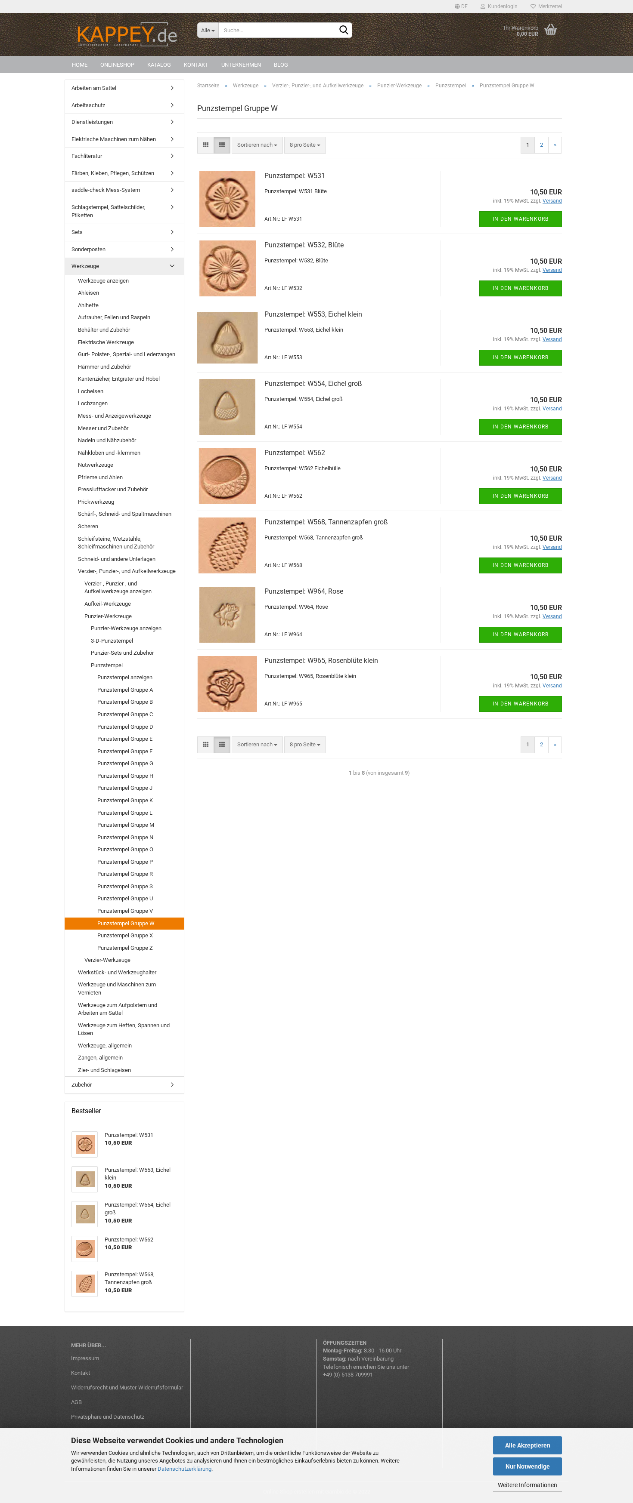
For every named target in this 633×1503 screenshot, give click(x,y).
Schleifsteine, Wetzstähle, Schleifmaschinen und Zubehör (116, 543)
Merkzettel (549, 6)
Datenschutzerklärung (184, 1469)
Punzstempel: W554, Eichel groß (313, 383)
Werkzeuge (85, 266)
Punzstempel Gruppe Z (125, 948)
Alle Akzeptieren (527, 1445)
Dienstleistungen (92, 122)
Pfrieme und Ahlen (100, 477)
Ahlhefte (88, 305)
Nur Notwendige (528, 1466)
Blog (281, 65)
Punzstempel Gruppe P (125, 862)
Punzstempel (107, 665)
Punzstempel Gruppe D (125, 727)
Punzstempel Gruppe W (126, 923)
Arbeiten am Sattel (93, 88)
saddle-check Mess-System (105, 190)
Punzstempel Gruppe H (125, 776)
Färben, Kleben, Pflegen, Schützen (112, 173)
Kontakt (196, 65)
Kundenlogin (501, 6)
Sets (77, 232)
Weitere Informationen (527, 1484)
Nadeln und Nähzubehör (107, 440)
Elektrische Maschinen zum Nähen (113, 139)
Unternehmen (241, 65)
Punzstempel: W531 (294, 176)
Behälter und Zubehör (104, 329)
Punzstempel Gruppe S (125, 886)
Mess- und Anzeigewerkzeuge (114, 416)
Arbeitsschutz (88, 105)
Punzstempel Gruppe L (124, 813)
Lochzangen (93, 403)
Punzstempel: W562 (294, 453)
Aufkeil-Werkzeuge (107, 604)
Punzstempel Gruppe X (125, 935)
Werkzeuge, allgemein (105, 1045)
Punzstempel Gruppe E (124, 739)
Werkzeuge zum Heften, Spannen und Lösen (124, 1029)
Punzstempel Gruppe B (125, 702)
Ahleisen (88, 293)
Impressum (85, 1358)
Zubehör (81, 1084)
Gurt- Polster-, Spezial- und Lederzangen (126, 354)
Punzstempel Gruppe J (124, 788)
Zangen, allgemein (100, 1057)
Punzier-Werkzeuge (108, 616)
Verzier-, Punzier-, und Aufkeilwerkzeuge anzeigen (118, 587)
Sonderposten (88, 249)
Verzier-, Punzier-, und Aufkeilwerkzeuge (127, 571)
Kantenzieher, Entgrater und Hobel (119, 379)
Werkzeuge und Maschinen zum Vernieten (117, 988)
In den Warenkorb (521, 219)
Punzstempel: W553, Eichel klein (313, 314)
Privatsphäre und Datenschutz (107, 1417)
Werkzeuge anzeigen (103, 280)
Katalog (159, 65)
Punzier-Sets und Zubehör (122, 653)
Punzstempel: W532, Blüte (304, 245)
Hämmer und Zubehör (104, 366)
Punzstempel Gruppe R (125, 874)
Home (79, 65)
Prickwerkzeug (96, 502)
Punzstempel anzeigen (124, 677)
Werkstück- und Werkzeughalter (117, 972)
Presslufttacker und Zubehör (113, 489)
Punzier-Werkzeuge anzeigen (126, 628)
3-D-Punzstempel (112, 641)
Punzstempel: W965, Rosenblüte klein (321, 660)
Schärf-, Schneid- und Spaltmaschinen (124, 514)
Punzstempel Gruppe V (125, 911)
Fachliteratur (86, 156)
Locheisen (90, 391)
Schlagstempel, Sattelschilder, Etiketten (108, 211)
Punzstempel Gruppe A (125, 690)
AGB (76, 1402)
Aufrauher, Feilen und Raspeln (114, 317)
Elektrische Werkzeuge (106, 342)
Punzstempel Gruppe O (125, 849)
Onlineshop (117, 65)
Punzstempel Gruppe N (125, 837)
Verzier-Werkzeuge (107, 960)
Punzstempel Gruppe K (125, 800)
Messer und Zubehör (103, 428)
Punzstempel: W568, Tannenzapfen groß (326, 522)
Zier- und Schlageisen (104, 1070)
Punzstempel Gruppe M (125, 825)
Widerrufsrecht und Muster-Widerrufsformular (127, 1387)
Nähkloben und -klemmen (109, 453)
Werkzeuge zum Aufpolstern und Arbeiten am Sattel (117, 1009)
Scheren (88, 526)
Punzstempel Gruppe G (125, 763)
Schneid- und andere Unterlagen (116, 559)
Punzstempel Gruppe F (124, 751)
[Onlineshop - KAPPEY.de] (127, 34)
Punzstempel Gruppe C (125, 714)
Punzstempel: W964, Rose (303, 591)
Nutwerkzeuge (95, 465)
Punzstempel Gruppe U (125, 898)
